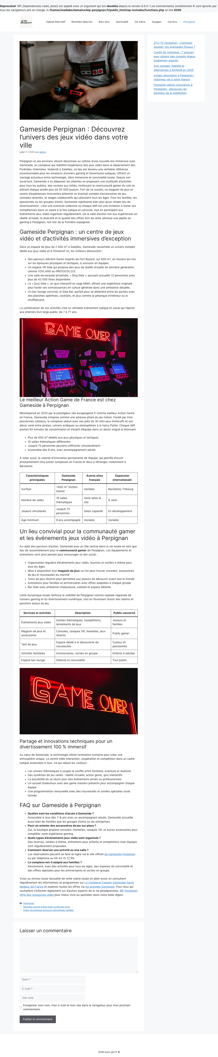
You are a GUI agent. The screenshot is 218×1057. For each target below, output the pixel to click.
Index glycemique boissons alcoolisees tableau (48, 910)
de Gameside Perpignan (119, 854)
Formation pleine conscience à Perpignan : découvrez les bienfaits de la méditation (173, 89)
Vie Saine (140, 21)
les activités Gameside (99, 886)
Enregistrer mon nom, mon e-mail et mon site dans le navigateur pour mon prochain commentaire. (76, 1007)
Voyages (156, 21)
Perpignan (189, 21)
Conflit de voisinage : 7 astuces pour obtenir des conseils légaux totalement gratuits (174, 56)
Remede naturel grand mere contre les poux (46, 906)
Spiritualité (122, 21)
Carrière (172, 21)
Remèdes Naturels (81, 21)
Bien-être (104, 21)
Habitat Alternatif (55, 21)
